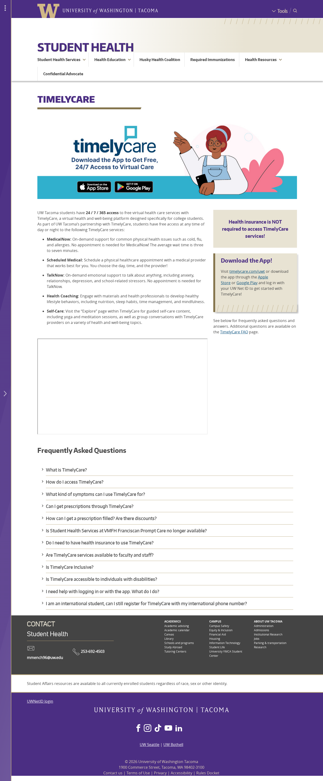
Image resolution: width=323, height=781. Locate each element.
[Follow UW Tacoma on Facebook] (138, 728)
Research (260, 647)
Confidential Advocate (63, 73)
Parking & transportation (270, 643)
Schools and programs (179, 643)
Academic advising (176, 626)
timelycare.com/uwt (247, 271)
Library (169, 638)
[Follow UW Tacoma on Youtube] (168, 728)
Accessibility (181, 773)
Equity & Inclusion (220, 630)
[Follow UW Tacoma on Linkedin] (179, 728)
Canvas (169, 634)
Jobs (256, 638)
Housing (214, 638)
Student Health (85, 47)
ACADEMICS (172, 621)
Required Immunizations (212, 59)
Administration (263, 626)
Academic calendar (177, 630)
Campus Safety (219, 626)
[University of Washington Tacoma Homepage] (161, 712)
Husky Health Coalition (160, 59)
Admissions (261, 630)
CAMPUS (215, 621)
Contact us (112, 773)
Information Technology (224, 643)
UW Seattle (149, 744)
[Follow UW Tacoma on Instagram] (147, 728)
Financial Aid (217, 634)
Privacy (160, 773)
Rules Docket (207, 773)
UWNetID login (40, 701)
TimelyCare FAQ (234, 332)
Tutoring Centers (175, 651)
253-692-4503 (92, 651)
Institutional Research (268, 634)
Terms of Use (138, 773)
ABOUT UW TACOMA (268, 621)
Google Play (247, 282)
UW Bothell (173, 744)
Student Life (217, 647)
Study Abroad (173, 647)
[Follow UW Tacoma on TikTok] (158, 728)
